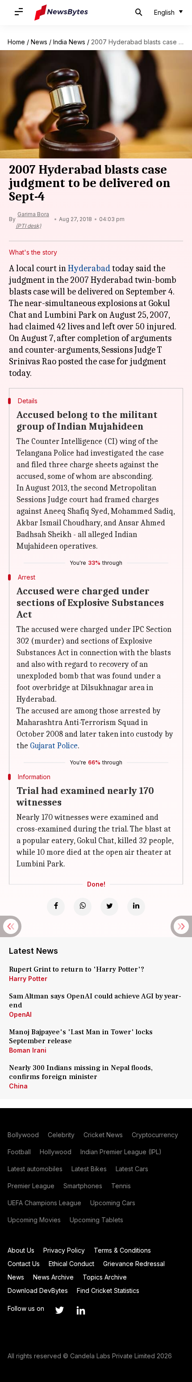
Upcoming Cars (112, 1203)
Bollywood (23, 1135)
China (18, 1086)
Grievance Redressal (134, 1263)
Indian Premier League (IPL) (121, 1152)
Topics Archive (105, 1277)
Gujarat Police (54, 746)
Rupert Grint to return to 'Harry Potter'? (76, 969)
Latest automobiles (35, 1169)
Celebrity (61, 1135)
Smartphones (82, 1186)
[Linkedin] (136, 907)
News (39, 42)
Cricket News (103, 1135)
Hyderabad (89, 268)
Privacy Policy (64, 1250)
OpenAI (20, 1014)
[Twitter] (109, 907)
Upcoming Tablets (96, 1220)
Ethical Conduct (71, 1263)
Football (19, 1152)
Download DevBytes (38, 1290)
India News (69, 42)
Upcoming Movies (34, 1220)
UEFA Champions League (44, 1203)
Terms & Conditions (122, 1250)
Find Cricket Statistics (108, 1290)
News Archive (53, 1277)
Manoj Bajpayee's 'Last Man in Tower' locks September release (81, 1036)
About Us (21, 1250)
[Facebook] (56, 907)
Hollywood (55, 1152)
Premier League (31, 1186)
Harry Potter (28, 978)
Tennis (121, 1186)
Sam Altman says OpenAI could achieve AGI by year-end (95, 1001)
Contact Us (24, 1263)
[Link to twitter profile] (59, 1310)
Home (16, 42)
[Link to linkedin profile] (81, 1310)
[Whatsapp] (83, 907)
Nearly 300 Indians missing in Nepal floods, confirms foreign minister (81, 1072)
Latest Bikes (89, 1169)
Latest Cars (132, 1169)
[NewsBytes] (61, 12)
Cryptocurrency (155, 1135)
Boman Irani (27, 1050)
